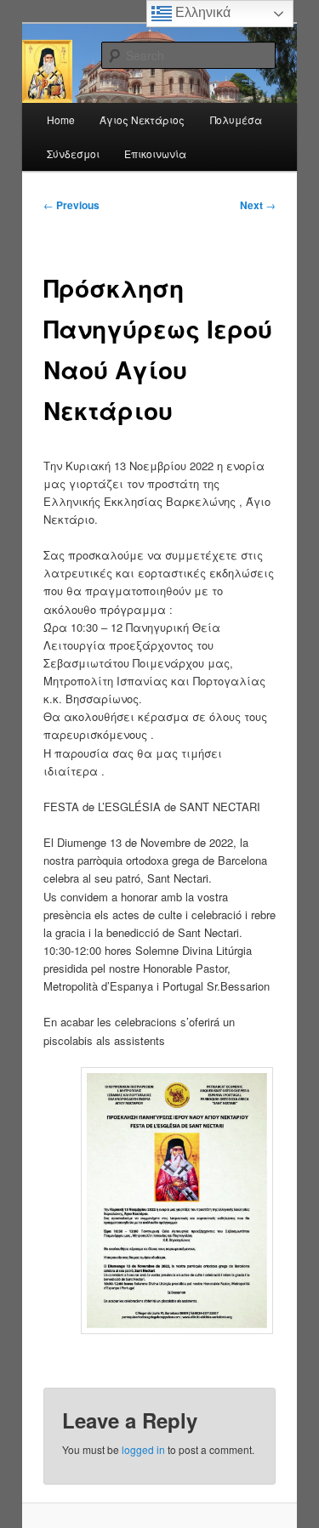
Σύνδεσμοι (73, 153)
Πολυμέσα (236, 119)
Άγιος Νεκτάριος (142, 119)
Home (61, 119)
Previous (71, 205)
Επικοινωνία (155, 153)
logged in (143, 1449)
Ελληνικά (201, 12)
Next (258, 205)
